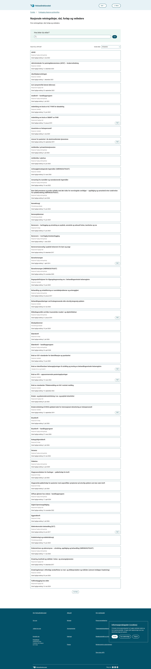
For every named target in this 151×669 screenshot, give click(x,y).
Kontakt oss (36, 636)
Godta (114, 636)
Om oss (35, 620)
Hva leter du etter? (41, 32)
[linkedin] (115, 667)
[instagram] (117, 667)
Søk (102, 5)
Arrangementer (71, 628)
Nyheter (69, 620)
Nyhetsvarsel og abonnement (104, 644)
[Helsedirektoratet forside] (41, 5)
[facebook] (113, 667)
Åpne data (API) (100, 652)
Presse (69, 644)
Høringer (69, 636)
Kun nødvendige (125, 636)
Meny (117, 5)
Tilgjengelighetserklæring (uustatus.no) (106, 628)
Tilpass (136, 636)
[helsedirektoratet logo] (41, 667)
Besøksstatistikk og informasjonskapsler (107, 636)
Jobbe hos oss (37, 628)
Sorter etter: (97, 47)
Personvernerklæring (101, 620)
